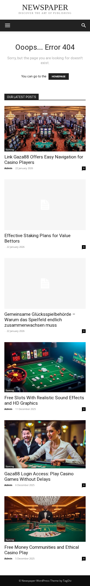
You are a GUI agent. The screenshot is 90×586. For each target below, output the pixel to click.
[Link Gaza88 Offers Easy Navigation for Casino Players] (45, 128)
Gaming (10, 149)
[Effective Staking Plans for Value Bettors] (45, 204)
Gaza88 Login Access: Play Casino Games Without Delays (39, 476)
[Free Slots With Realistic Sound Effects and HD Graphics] (45, 367)
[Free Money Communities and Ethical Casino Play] (45, 519)
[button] (7, 25)
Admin (8, 168)
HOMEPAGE (59, 76)
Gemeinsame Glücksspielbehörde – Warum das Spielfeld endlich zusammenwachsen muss (39, 320)
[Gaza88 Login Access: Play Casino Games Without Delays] (45, 444)
